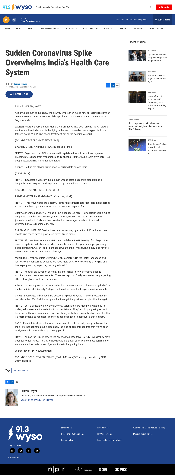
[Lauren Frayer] (11, 397)
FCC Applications (104, 434)
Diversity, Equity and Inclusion (109, 440)
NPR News (152, 51)
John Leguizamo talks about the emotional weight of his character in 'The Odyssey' (145, 126)
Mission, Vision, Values (143, 434)
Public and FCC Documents (72, 434)
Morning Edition (21, 370)
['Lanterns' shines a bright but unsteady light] (137, 76)
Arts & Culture (134, 119)
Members (139, 28)
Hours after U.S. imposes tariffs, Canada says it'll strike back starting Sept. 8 (157, 102)
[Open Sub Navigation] (12, 28)
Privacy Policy (67, 440)
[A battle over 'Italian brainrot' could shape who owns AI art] (137, 145)
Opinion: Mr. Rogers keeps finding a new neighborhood (157, 57)
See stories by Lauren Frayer (37, 399)
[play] (6, 19)
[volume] (14, 20)
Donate (165, 7)
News (19, 28)
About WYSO (156, 28)
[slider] (18, 19)
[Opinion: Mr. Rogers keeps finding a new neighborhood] (137, 55)
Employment (66, 428)
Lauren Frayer (20, 84)
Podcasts (71, 28)
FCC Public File (103, 428)
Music (30, 28)
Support (123, 28)
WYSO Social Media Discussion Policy (149, 428)
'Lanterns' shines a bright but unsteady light (157, 78)
